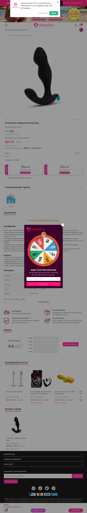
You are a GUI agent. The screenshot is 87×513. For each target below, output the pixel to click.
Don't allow (43, 13)
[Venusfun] (36, 229)
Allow (53, 13)
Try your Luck (43, 284)
